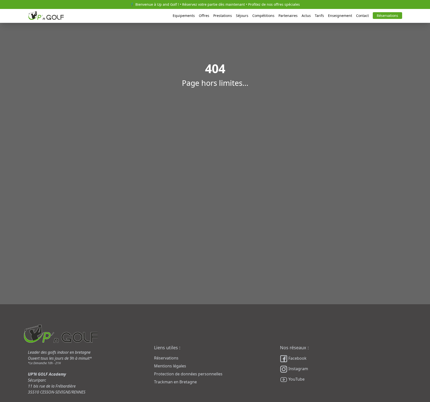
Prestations (222, 15)
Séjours (242, 15)
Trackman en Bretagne (175, 382)
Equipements (184, 15)
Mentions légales (170, 366)
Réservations (387, 15)
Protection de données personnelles (188, 374)
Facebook (297, 358)
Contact (362, 15)
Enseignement (340, 15)
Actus (306, 15)
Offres (204, 15)
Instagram (297, 368)
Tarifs (319, 15)
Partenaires (288, 15)
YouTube (296, 379)
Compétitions (263, 15)
